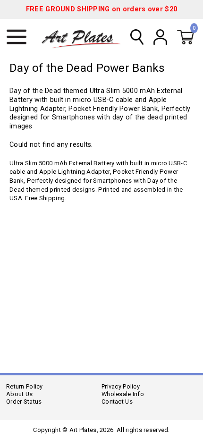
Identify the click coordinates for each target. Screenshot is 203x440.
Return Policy (24, 386)
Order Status (24, 401)
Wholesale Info (123, 394)
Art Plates (85, 37)
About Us (19, 394)
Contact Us (117, 401)
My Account (160, 37)
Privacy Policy (121, 386)
